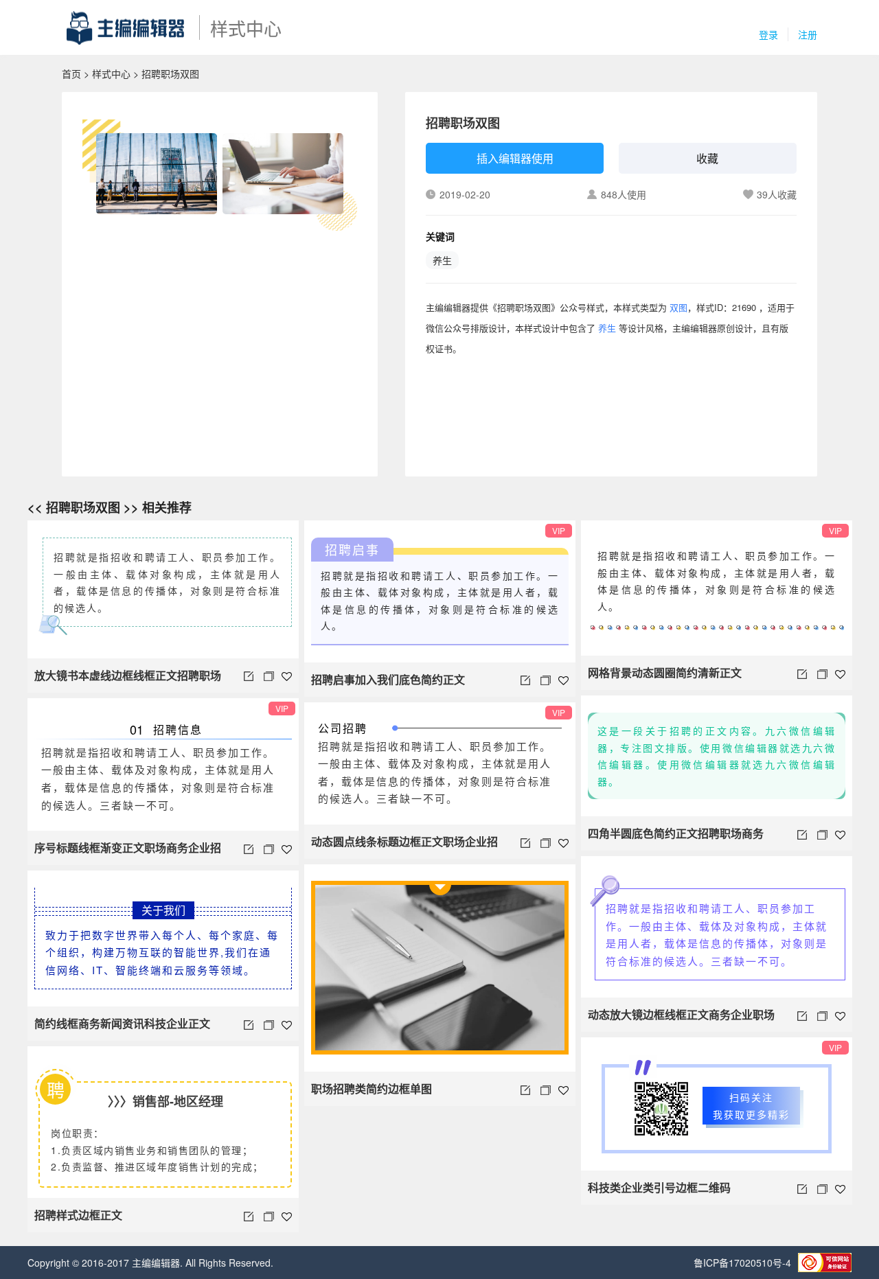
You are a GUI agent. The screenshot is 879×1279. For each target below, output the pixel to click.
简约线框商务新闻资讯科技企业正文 (122, 1023)
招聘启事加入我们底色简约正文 (388, 679)
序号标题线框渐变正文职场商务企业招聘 (127, 852)
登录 (768, 34)
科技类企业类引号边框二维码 (659, 1187)
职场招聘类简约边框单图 (371, 1088)
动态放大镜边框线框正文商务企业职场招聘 (681, 1019)
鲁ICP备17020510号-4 (742, 1262)
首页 (71, 73)
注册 (807, 34)
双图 (678, 307)
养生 (442, 260)
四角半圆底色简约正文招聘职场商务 (676, 833)
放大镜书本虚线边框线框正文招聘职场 (127, 675)
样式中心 (111, 73)
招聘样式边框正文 (78, 1215)
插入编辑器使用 (515, 158)
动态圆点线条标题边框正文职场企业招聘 (404, 846)
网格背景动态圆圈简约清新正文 (665, 672)
